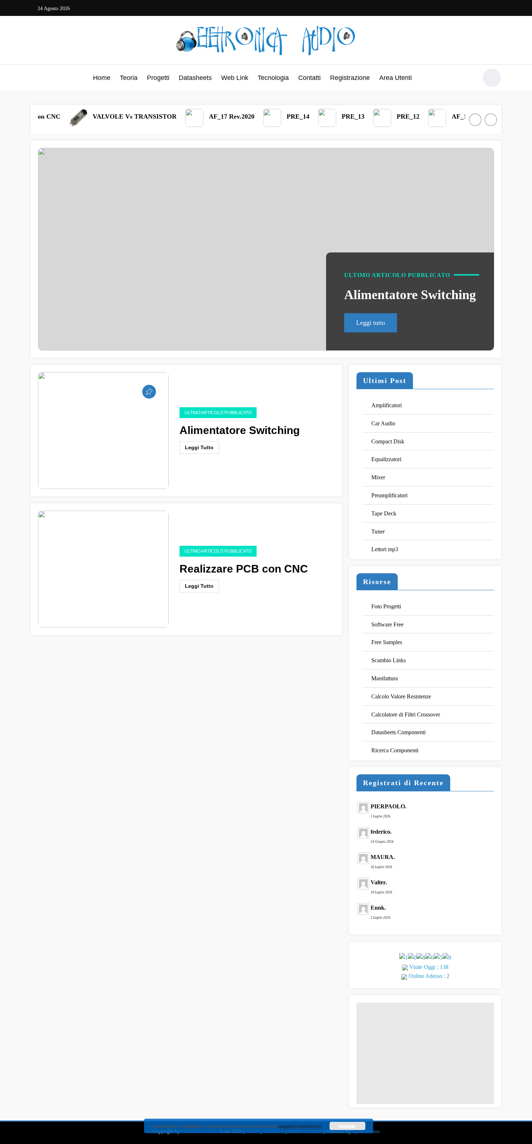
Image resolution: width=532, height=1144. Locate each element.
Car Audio (383, 423)
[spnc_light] (492, 78)
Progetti (158, 77)
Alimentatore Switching (410, 295)
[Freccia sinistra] (475, 120)
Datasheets (195, 77)
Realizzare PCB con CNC (244, 569)
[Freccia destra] (491, 120)
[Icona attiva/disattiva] (36, 78)
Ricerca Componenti (394, 750)
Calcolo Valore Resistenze (401, 696)
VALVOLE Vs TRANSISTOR (119, 116)
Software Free (387, 624)
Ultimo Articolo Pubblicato (397, 275)
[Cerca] (468, 79)
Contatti (309, 77)
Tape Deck (383, 513)
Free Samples (386, 642)
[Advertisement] (425, 1053)
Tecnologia (273, 77)
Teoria (129, 77)
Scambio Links (388, 660)
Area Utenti (395, 77)
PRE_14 (282, 116)
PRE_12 (392, 116)
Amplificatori (386, 405)
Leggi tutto (370, 322)
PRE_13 (337, 116)
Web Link (234, 77)
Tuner (378, 531)
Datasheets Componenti (398, 732)
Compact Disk (387, 441)
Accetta (347, 1126)
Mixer (378, 477)
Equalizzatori (386, 459)
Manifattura (384, 678)
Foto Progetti (386, 606)
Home (101, 77)
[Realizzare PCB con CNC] (103, 568)
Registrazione (350, 77)
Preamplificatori (389, 495)
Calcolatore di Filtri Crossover (405, 714)
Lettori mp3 (384, 549)
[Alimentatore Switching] (266, 249)
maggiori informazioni (300, 1126)
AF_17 (445, 116)
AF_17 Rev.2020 (216, 116)
